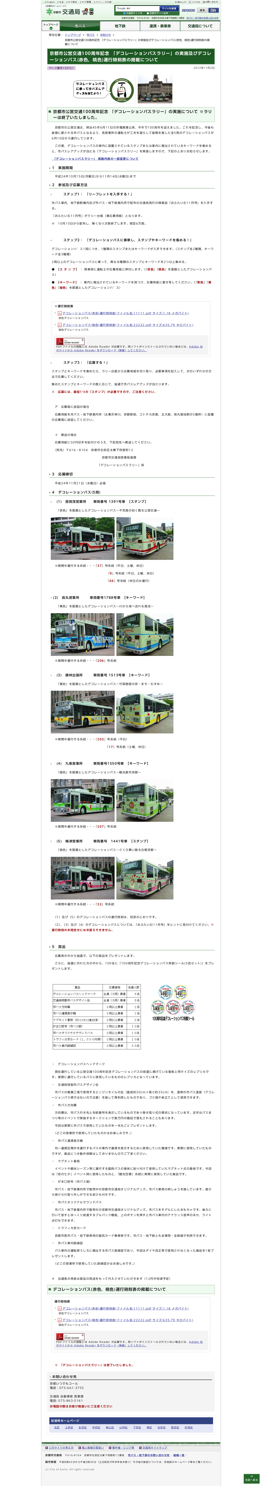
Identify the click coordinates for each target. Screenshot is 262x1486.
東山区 (110, 1427)
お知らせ (105, 35)
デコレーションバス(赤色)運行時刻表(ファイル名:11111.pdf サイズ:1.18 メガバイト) (126, 313)
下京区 (137, 1427)
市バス (91, 35)
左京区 (83, 1427)
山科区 (123, 1427)
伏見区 (189, 1427)
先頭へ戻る (251, 1480)
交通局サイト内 (134, 13)
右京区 (162, 1427)
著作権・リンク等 (123, 1447)
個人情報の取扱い (93, 1447)
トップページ (73, 35)
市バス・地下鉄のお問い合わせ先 (202, 18)
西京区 (175, 1427)
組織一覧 (178, 1455)
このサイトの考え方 (61, 1447)
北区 (57, 1427)
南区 (149, 1427)
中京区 (96, 1427)
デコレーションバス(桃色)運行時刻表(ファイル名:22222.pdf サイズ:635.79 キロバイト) (128, 325)
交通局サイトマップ (155, 1447)
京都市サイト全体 (159, 13)
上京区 (69, 1427)
